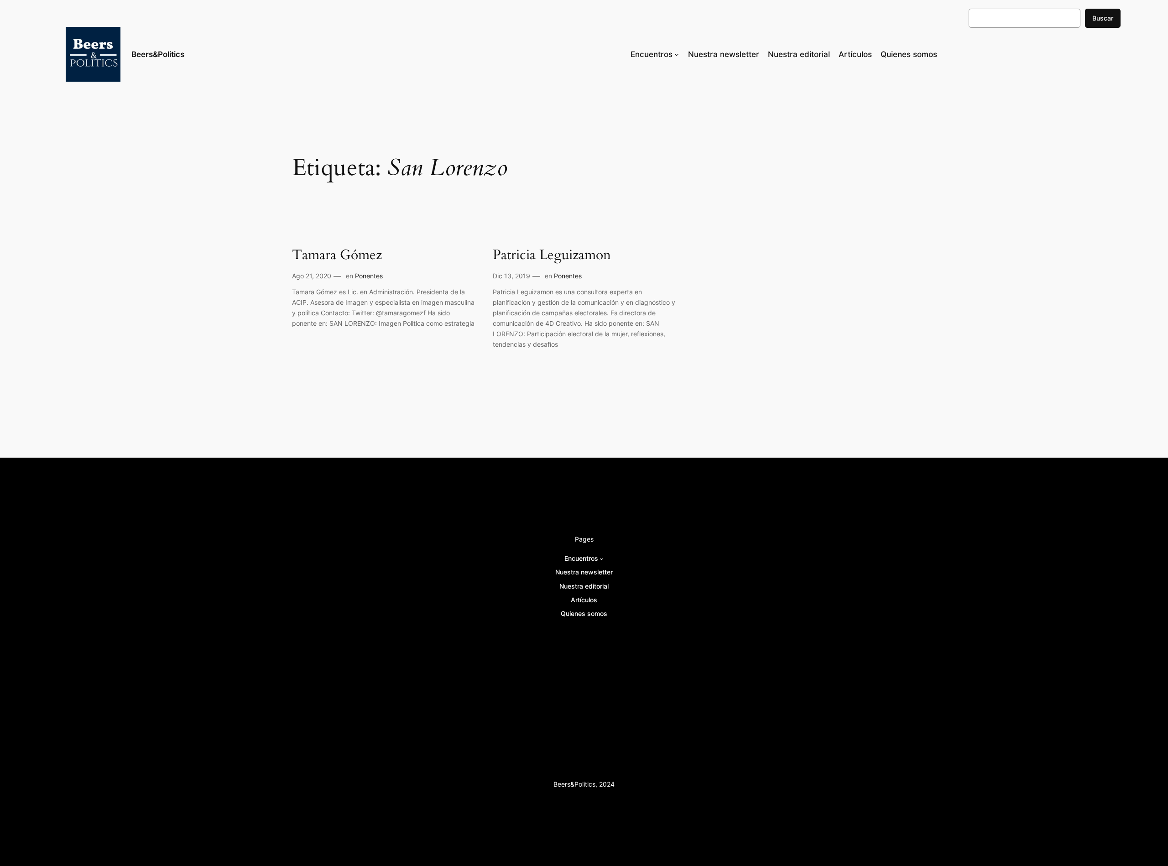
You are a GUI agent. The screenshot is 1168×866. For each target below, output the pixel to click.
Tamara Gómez (337, 255)
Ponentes (369, 276)
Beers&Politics (157, 54)
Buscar (1102, 18)
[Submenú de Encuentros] (676, 54)
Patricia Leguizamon (552, 255)
